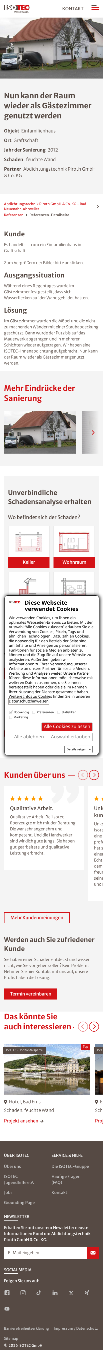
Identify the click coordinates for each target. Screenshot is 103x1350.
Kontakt (73, 9)
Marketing (21, 717)
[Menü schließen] (95, 8)
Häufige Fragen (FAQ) (66, 1179)
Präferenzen (45, 712)
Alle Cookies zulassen (67, 726)
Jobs (8, 1192)
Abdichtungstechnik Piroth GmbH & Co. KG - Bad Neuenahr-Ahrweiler (45, 206)
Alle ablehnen (29, 737)
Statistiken (69, 712)
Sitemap (11, 1338)
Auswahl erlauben (70, 737)
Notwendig (21, 712)
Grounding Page (19, 1202)
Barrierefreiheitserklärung (26, 1328)
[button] (40, 432)
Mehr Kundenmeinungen (36, 917)
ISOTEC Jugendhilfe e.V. (19, 1179)
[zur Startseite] (17, 9)
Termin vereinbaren (30, 994)
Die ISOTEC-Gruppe (70, 1166)
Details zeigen (76, 749)
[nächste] (93, 433)
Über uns (12, 1166)
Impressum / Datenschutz (76, 1328)
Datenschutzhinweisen (28, 701)
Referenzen (14, 215)
